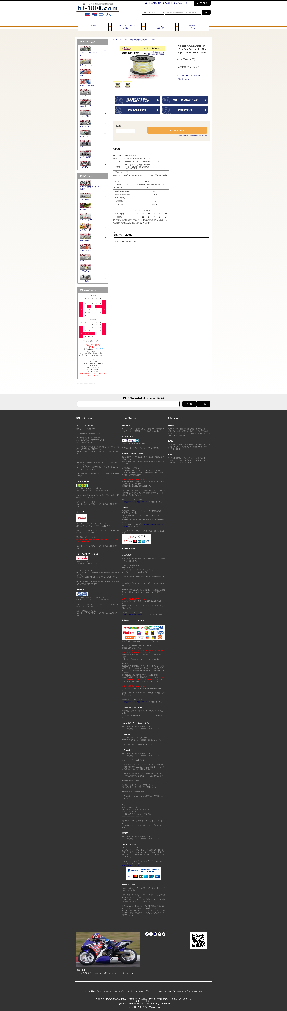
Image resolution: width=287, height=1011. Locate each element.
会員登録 (179, 3)
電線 (121, 40)
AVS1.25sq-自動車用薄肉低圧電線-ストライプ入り (140, 40)
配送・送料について (112, 991)
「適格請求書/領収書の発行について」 (135, 502)
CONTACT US (194, 27)
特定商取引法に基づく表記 (198, 136)
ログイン (189, 3)
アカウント (168, 3)
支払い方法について (97, 991)
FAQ (160, 27)
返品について (183, 136)
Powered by (132, 1007)
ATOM (200, 991)
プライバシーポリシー (157, 991)
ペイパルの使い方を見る (130, 865)
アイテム (203, 3)
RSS (195, 991)
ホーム (115, 40)
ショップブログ (187, 991)
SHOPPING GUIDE (127, 27)
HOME (93, 27)
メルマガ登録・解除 (154, 3)
